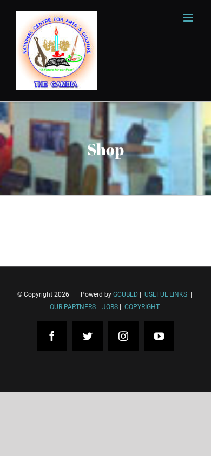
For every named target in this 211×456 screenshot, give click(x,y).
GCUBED (125, 294)
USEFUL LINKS (165, 294)
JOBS (110, 307)
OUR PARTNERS (73, 307)
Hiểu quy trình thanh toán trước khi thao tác (105, 423)
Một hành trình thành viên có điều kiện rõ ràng (109, 439)
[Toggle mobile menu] (189, 17)
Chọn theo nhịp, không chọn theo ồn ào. (97, 406)
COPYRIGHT (142, 307)
